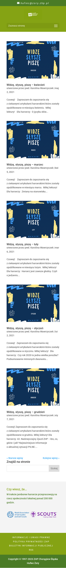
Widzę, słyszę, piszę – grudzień (26, 412)
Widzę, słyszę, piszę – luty (22, 244)
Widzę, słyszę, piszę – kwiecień (26, 84)
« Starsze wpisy (15, 458)
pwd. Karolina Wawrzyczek (39, 88)
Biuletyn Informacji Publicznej (31, 546)
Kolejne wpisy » (51, 458)
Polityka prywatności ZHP (31, 541)
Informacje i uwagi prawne (31, 537)
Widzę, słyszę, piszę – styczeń (25, 328)
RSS (31, 550)
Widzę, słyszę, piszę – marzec (25, 164)
